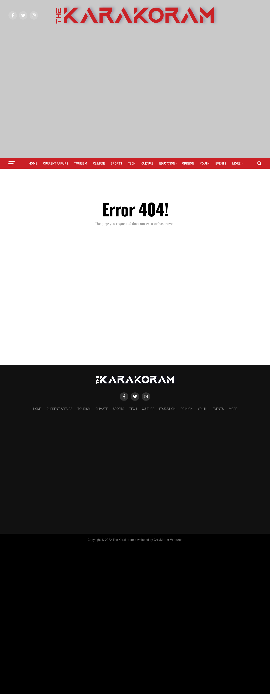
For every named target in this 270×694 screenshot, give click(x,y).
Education (167, 163)
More (236, 163)
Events (220, 163)
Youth (204, 163)
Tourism (80, 163)
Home (33, 163)
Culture (147, 163)
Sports (116, 163)
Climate (99, 163)
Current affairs (55, 163)
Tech (131, 163)
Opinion (188, 163)
